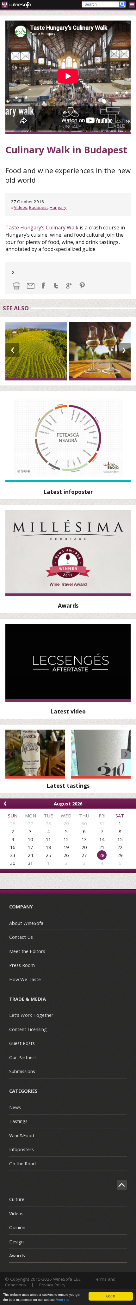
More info (62, 1299)
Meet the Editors (27, 951)
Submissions (22, 1071)
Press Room (22, 965)
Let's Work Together (31, 1015)
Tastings (18, 1121)
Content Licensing (28, 1029)
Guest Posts (22, 1043)
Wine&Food (21, 1135)
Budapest (38, 207)
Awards (17, 1255)
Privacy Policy (52, 1285)
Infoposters (21, 1149)
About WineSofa (26, 923)
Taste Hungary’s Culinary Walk (41, 227)
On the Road (22, 1163)
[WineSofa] (18, 4)
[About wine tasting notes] (68, 663)
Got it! (110, 1296)
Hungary (58, 207)
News (15, 1107)
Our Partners (23, 1057)
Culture (16, 1199)
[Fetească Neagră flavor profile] (68, 439)
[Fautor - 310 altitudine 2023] (101, 754)
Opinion (17, 1227)
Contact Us (21, 937)
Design (16, 1241)
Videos (20, 207)
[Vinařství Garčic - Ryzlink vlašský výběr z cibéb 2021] (35, 754)
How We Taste (25, 979)
